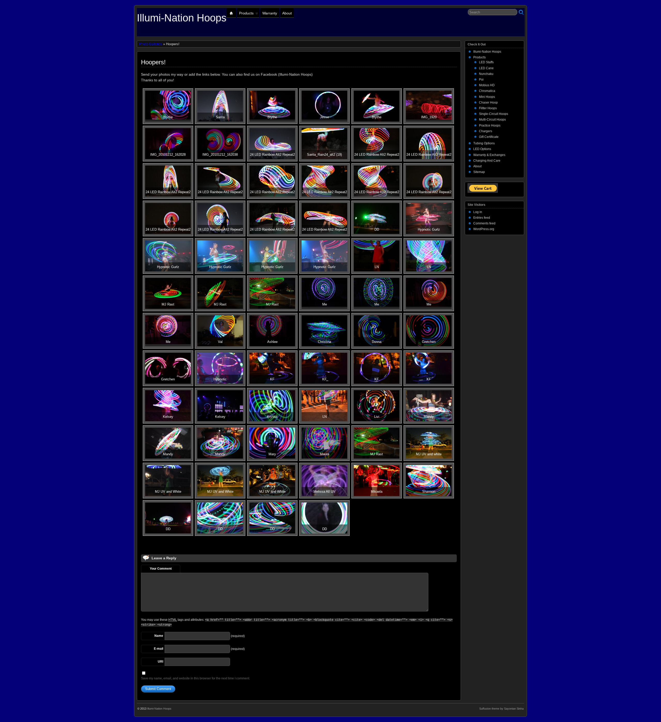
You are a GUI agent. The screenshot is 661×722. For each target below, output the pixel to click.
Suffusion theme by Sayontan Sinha (501, 708)
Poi (481, 79)
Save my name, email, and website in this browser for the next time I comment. (195, 678)
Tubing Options (484, 143)
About (287, 13)
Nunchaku (486, 74)
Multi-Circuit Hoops (492, 119)
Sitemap (479, 172)
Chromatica (487, 91)
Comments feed (484, 223)
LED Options (482, 149)
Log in (477, 212)
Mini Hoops (487, 97)
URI (160, 661)
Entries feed (481, 217)
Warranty (269, 13)
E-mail (158, 648)
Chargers (485, 131)
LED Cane (486, 68)
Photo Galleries (150, 44)
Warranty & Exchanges (489, 155)
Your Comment (161, 568)
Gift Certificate (489, 137)
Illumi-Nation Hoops (181, 17)
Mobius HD (487, 85)
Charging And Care (486, 160)
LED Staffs (486, 62)
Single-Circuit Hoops (493, 114)
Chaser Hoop (488, 102)
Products (246, 13)
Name (158, 636)
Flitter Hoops (488, 108)
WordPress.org (483, 229)
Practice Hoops (489, 125)
